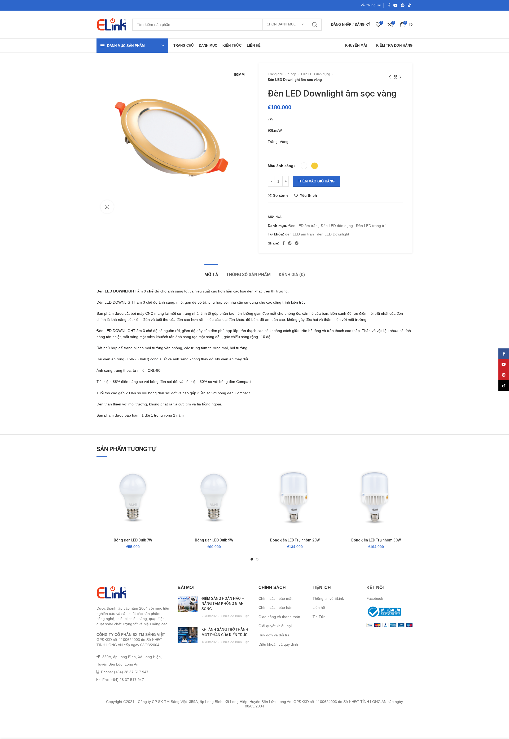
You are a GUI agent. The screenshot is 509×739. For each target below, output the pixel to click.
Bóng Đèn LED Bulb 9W (214, 540)
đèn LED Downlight (333, 234)
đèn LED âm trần (299, 234)
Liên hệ (319, 607)
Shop (292, 74)
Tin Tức (319, 617)
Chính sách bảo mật (275, 598)
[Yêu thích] (165, 471)
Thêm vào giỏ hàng (316, 181)
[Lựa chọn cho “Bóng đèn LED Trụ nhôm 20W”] (327, 483)
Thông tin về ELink (328, 598)
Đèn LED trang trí (370, 226)
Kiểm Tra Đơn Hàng (394, 45)
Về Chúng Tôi (371, 5)
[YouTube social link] (395, 5)
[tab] (211, 272)
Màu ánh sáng (280, 166)
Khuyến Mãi (356, 45)
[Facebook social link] (389, 5)
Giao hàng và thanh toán (279, 617)
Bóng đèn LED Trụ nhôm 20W (295, 540)
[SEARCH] (314, 25)
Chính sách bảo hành (276, 607)
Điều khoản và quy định (278, 644)
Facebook (374, 598)
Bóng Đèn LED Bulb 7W (133, 540)
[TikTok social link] (409, 5)
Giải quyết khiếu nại (275, 626)
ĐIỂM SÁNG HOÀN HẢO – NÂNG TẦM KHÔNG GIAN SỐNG (222, 603)
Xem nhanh (165, 495)
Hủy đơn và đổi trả (273, 635)
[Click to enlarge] (107, 206)
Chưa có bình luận (235, 616)
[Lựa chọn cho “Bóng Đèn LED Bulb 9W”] (246, 483)
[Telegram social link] (296, 243)
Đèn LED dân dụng (316, 74)
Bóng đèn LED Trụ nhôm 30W (376, 540)
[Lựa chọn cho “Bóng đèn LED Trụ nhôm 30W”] (408, 483)
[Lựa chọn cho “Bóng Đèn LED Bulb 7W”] (165, 483)
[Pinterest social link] (402, 5)
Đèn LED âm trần (303, 226)
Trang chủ (276, 74)
